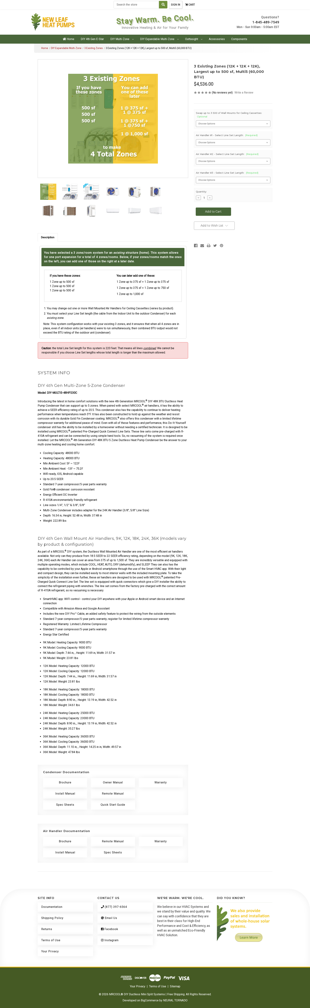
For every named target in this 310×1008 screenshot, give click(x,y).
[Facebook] (196, 245)
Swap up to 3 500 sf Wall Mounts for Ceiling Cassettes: (229, 114)
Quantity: (201, 191)
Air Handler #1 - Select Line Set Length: (227, 135)
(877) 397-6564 (115, 907)
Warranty (160, 782)
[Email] (202, 245)
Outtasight (192, 39)
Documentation (51, 907)
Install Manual (65, 793)
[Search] (163, 4)
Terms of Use (50, 940)
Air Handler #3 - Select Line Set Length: (227, 172)
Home (70, 39)
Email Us (110, 918)
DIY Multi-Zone (120, 39)
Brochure (65, 782)
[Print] (208, 245)
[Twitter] (215, 245)
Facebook (111, 929)
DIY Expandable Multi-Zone (157, 39)
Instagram (111, 940)
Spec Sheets (65, 804)
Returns (46, 929)
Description (47, 237)
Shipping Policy (52, 918)
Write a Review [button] (243, 92)
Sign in (175, 4)
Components (239, 39)
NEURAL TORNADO (175, 1000)
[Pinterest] (221, 245)
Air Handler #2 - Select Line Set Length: (227, 154)
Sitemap (175, 986)
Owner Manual (113, 782)
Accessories (217, 39)
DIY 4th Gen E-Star (92, 39)
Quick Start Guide (113, 804)
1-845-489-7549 (265, 22)
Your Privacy (50, 951)
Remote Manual (113, 793)
